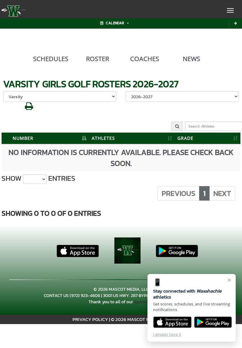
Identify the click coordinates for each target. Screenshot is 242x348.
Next (222, 193)
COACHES (144, 59)
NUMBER (23, 138)
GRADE (185, 138)
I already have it (167, 334)
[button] (29, 108)
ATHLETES (103, 138)
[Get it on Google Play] (213, 322)
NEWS (191, 59)
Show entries (38, 178)
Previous (178, 193)
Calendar (115, 23)
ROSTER (97, 59)
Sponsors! (143, 302)
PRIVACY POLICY (90, 319)
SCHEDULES (50, 59)
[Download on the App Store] (172, 322)
